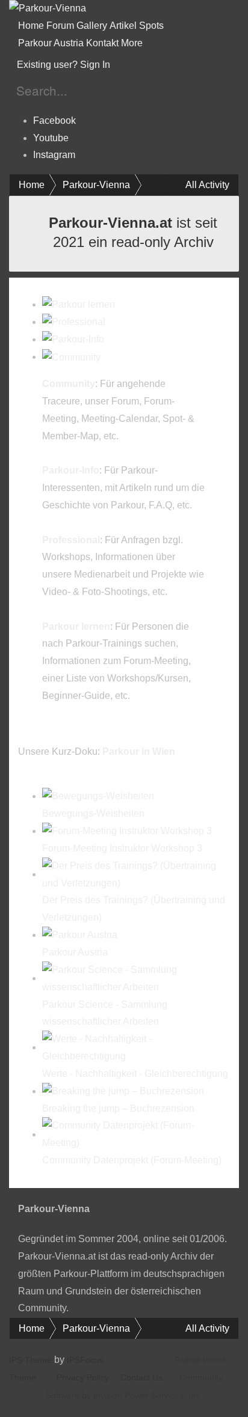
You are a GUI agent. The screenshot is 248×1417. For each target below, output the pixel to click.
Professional (71, 540)
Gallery (91, 25)
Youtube (51, 138)
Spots (151, 25)
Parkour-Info (70, 470)
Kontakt (102, 43)
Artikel (123, 25)
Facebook (54, 120)
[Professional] (73, 322)
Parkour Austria (51, 43)
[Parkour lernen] (78, 304)
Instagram (54, 155)
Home (31, 25)
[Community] (71, 357)
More (133, 43)
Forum (60, 25)
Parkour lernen (76, 626)
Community (68, 384)
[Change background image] (142, 65)
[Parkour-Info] (73, 339)
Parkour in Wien (138, 751)
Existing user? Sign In (66, 64)
